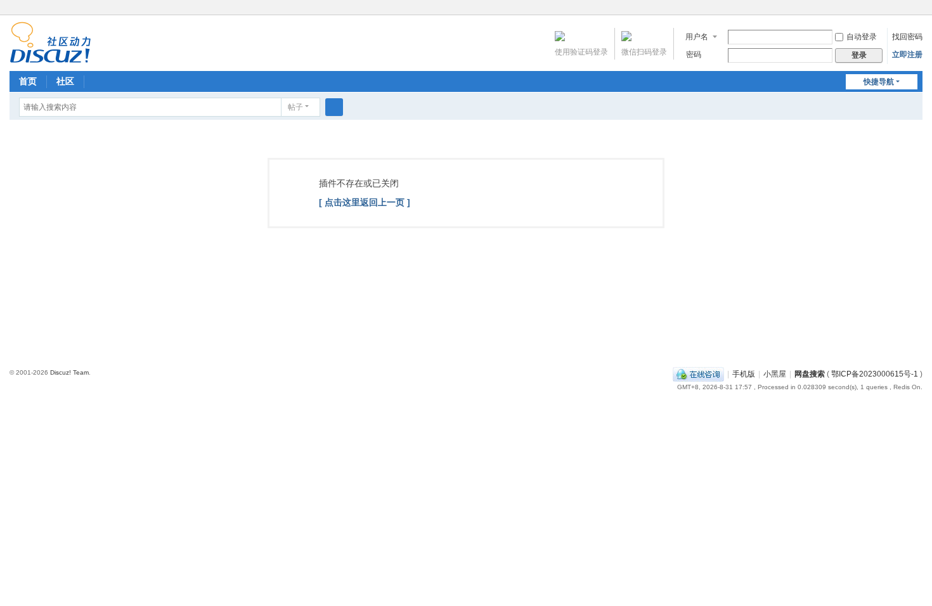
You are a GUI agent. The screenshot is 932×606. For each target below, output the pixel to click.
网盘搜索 (809, 374)
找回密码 (907, 36)
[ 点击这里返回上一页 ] (364, 202)
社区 (65, 81)
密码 (693, 54)
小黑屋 (774, 374)
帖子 (295, 107)
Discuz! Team (69, 372)
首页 (28, 81)
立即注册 (907, 54)
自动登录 (861, 36)
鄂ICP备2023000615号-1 (874, 374)
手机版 (743, 374)
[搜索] (334, 107)
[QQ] (698, 374)
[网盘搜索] (50, 41)
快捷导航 (879, 81)
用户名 (696, 36)
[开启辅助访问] (905, 9)
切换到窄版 (916, 14)
